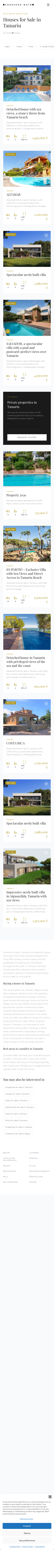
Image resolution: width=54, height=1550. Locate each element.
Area (8, 47)
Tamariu (33, 1158)
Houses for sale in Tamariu (17, 1094)
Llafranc (34, 1153)
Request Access (27, 437)
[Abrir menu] (48, 4)
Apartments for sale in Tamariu (19, 1107)
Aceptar (27, 1526)
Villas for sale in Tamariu (16, 1100)
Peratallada (36, 1177)
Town (20, 47)
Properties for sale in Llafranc (18, 1127)
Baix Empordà (10, 1182)
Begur (6, 1153)
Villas (32, 1166)
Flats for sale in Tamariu (16, 1114)
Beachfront (9, 1171)
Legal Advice (40, 1546)
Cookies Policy (15, 1546)
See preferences (27, 1540)
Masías (6, 1166)
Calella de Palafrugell (10, 1159)
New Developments (39, 1171)
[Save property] (46, 69)
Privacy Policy (27, 1546)
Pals (5, 1177)
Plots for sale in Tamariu (16, 1120)
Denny (27, 1533)
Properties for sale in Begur (18, 1134)
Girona (33, 1182)
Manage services (26, 1519)
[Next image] (46, 83)
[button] (50, 1496)
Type (32, 47)
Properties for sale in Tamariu (19, 1087)
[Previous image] (7, 83)
